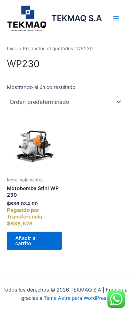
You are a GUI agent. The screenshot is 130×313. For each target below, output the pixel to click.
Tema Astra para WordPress (76, 298)
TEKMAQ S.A (76, 18)
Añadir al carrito (26, 241)
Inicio (12, 48)
